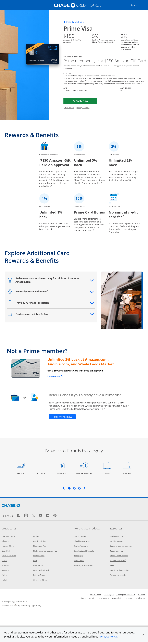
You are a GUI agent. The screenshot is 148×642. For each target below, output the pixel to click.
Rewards (5, 570)
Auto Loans (79, 560)
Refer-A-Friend (39, 575)
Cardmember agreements (121, 546)
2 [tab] (74, 488)
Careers (141, 594)
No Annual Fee (39, 546)
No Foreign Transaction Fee (45, 551)
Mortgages (78, 555)
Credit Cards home (74, 22)
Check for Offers (40, 580)
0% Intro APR (39, 555)
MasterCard (38, 565)
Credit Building (39, 541)
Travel (108, 473)
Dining (36, 536)
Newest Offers (8, 546)
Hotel (4, 580)
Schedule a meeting (118, 575)
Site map (129, 598)
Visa (35, 560)
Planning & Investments (84, 565)
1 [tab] (69, 488)
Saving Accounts (81, 546)
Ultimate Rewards (118, 560)
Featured (21, 473)
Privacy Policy (108, 636)
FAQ (112, 565)
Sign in (136, 4)
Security (92, 598)
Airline (4, 575)
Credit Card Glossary (119, 555)
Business (127, 473)
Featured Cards (8, 536)
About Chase (95, 594)
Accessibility (117, 598)
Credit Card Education (119, 570)
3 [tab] (79, 488)
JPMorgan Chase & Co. (125, 594)
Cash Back (61, 473)
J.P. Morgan (109, 594)
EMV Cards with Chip (42, 570)
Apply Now (86, 101)
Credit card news (117, 551)
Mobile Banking (116, 541)
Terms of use (103, 598)
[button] (143, 634)
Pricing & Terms (83, 107)
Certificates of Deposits (84, 551)
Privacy (82, 598)
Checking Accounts (82, 541)
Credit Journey (80, 536)
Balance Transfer (84, 473)
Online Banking (116, 536)
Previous (63, 488)
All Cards (41, 473)
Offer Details (69, 107)
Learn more (55, 376)
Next (84, 488)
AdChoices (140, 598)
